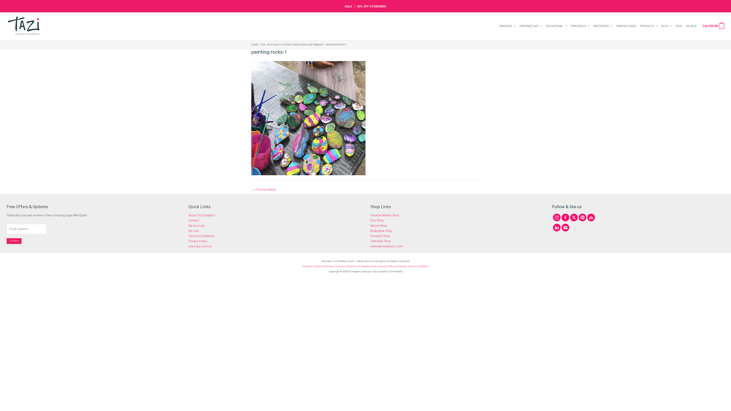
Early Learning (379, 266)
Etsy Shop (377, 220)
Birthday (328, 266)
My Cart (193, 231)
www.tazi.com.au (200, 246)
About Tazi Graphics (201, 215)
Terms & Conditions (201, 236)
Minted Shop (378, 226)
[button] (514, 26)
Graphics (307, 266)
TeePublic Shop (380, 241)
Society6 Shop (380, 236)
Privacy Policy (197, 241)
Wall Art (352, 266)
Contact (193, 220)
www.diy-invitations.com (386, 246)
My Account (196, 226)
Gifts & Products (397, 266)
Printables (364, 266)
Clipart (318, 266)
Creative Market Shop (384, 215)
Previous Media (264, 189)
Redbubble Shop (381, 231)
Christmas (340, 266)
